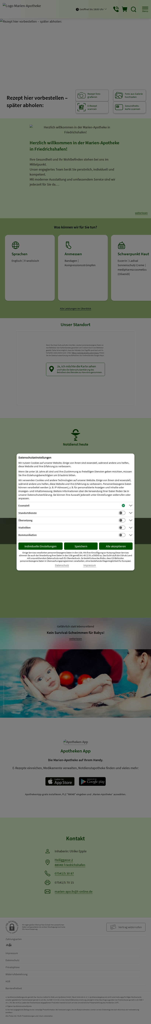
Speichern (81, 546)
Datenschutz (62, 565)
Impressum (89, 565)
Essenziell (23, 505)
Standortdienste (27, 513)
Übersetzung (25, 520)
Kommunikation (27, 535)
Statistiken (24, 527)
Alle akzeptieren (116, 546)
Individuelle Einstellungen (40, 546)
